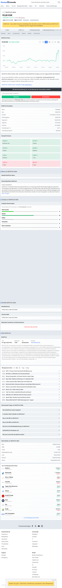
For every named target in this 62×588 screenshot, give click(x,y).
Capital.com (35, 560)
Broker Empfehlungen (52, 6)
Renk (6, 499)
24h (19, 368)
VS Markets (35, 574)
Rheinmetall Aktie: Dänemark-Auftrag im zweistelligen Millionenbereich (23, 384)
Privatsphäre (5, 544)
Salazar (7, 490)
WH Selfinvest (36, 577)
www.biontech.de (35, 342)
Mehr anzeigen (5, 193)
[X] (35, 526)
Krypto (30, 6)
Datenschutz (5, 541)
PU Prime (34, 570)
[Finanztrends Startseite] (8, 3)
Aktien (7, 6)
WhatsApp (35, 546)
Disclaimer (4, 539)
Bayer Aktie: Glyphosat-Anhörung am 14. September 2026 (20, 379)
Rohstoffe (41, 6)
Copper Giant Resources (11, 486)
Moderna (7, 468)
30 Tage (27, 368)
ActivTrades (35, 557)
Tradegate (22, 17)
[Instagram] (42, 526)
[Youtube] (38, 526)
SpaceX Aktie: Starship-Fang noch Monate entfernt (18, 397)
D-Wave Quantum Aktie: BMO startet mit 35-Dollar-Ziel (19, 381)
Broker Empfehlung (37, 555)
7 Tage (22, 368)
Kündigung (4, 557)
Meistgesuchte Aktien (22, 6)
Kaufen (17, 97)
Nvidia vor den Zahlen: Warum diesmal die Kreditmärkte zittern (21, 387)
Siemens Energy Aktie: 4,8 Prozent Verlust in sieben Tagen (20, 376)
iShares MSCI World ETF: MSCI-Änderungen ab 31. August (19, 400)
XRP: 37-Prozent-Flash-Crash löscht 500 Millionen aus (19, 371)
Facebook (34, 541)
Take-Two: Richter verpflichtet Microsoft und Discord (18, 392)
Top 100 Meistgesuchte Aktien (31, 518)
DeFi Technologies (10, 513)
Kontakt (4, 555)
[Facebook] (32, 526)
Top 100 (14, 6)
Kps (6, 504)
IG (32, 565)
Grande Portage (9, 495)
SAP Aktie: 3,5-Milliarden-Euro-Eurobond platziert (18, 374)
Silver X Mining (9, 477)
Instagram (35, 544)
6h (14, 368)
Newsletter (4, 549)
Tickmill (34, 572)
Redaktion (35, 534)
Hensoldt (7, 481)
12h (16, 368)
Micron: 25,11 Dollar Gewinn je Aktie (14, 389)
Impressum (5, 534)
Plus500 (34, 567)
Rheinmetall (8, 472)
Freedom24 (35, 562)
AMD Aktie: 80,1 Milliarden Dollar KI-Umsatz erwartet (18, 395)
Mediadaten (5, 537)
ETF (36, 6)
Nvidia (6, 509)
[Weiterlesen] (59, 371)
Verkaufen (46, 97)
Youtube (34, 537)
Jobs (3, 546)
